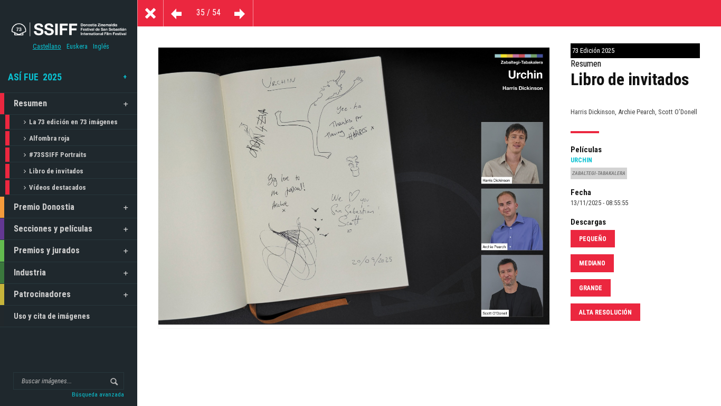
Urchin (581, 160)
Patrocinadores (42, 294)
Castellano (47, 46)
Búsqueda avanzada (98, 394)
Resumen (30, 103)
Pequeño (592, 239)
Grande (590, 288)
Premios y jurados (47, 250)
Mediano (592, 263)
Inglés (101, 46)
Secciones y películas (53, 229)
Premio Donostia (44, 207)
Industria (30, 272)
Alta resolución (605, 312)
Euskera (77, 46)
